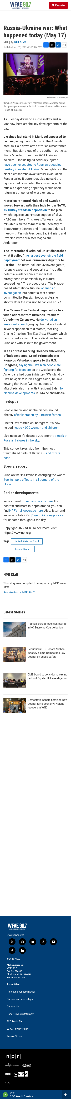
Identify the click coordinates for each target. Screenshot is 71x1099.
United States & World (27, 541)
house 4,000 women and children (36, 427)
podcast (47, 515)
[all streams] (66, 1094)
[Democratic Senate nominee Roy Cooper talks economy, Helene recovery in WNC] (14, 705)
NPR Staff (20, 42)
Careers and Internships (20, 999)
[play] (5, 1094)
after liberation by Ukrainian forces (37, 415)
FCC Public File (14, 1021)
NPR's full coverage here (26, 510)
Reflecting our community (21, 991)
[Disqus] (35, 781)
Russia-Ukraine (23, 549)
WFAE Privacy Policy (17, 1029)
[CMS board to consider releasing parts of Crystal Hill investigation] (14, 680)
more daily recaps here (37, 501)
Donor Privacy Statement (20, 1014)
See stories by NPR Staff (18, 592)
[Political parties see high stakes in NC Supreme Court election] (14, 629)
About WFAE (13, 984)
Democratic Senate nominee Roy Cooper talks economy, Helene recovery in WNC (47, 703)
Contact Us (13, 1006)
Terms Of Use (14, 1036)
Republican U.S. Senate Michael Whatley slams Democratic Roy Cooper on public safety (46, 652)
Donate (60, 5)
